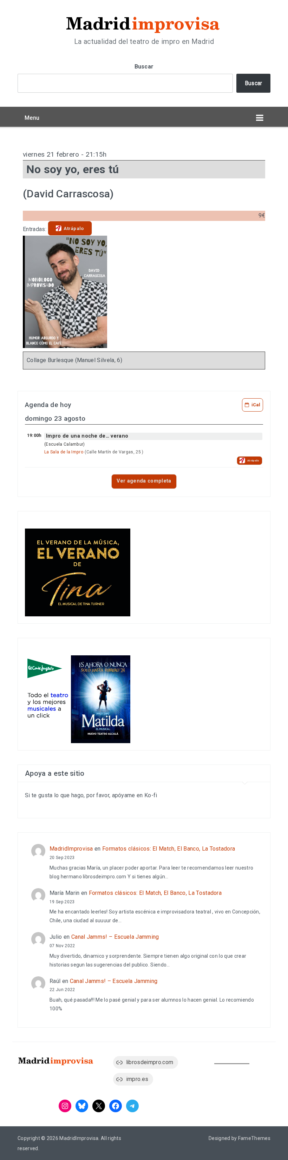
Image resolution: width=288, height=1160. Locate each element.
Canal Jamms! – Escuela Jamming (115, 936)
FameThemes (254, 1138)
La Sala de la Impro (64, 452)
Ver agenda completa (144, 481)
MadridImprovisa (71, 848)
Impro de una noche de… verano (87, 436)
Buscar (144, 66)
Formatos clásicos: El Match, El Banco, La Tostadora (168, 848)
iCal (255, 404)
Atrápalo (74, 228)
